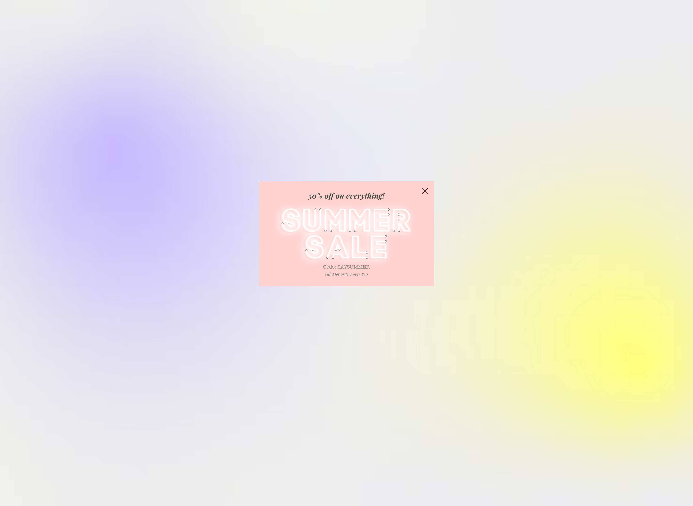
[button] (425, 191)
